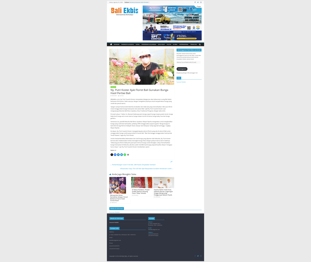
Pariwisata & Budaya (127, 44)
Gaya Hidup (161, 44)
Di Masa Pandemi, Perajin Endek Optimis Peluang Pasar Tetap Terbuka (141, 191)
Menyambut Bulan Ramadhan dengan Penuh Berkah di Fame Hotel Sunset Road (119, 197)
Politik (169, 44)
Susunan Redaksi (181, 82)
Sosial (138, 44)
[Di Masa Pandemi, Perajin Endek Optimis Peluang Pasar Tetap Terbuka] (141, 178)
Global (175, 44)
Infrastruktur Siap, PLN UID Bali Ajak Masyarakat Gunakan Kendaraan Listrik (146, 169)
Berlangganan (182, 69)
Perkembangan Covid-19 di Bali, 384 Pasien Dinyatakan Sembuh (133, 165)
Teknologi (193, 44)
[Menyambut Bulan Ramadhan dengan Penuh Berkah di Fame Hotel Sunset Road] (117, 178)
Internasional (183, 44)
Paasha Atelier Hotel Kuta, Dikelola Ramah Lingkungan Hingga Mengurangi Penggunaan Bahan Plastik (163, 192)
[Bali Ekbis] (111, 44)
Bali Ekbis (121, 95)
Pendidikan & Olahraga (149, 44)
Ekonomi (116, 44)
